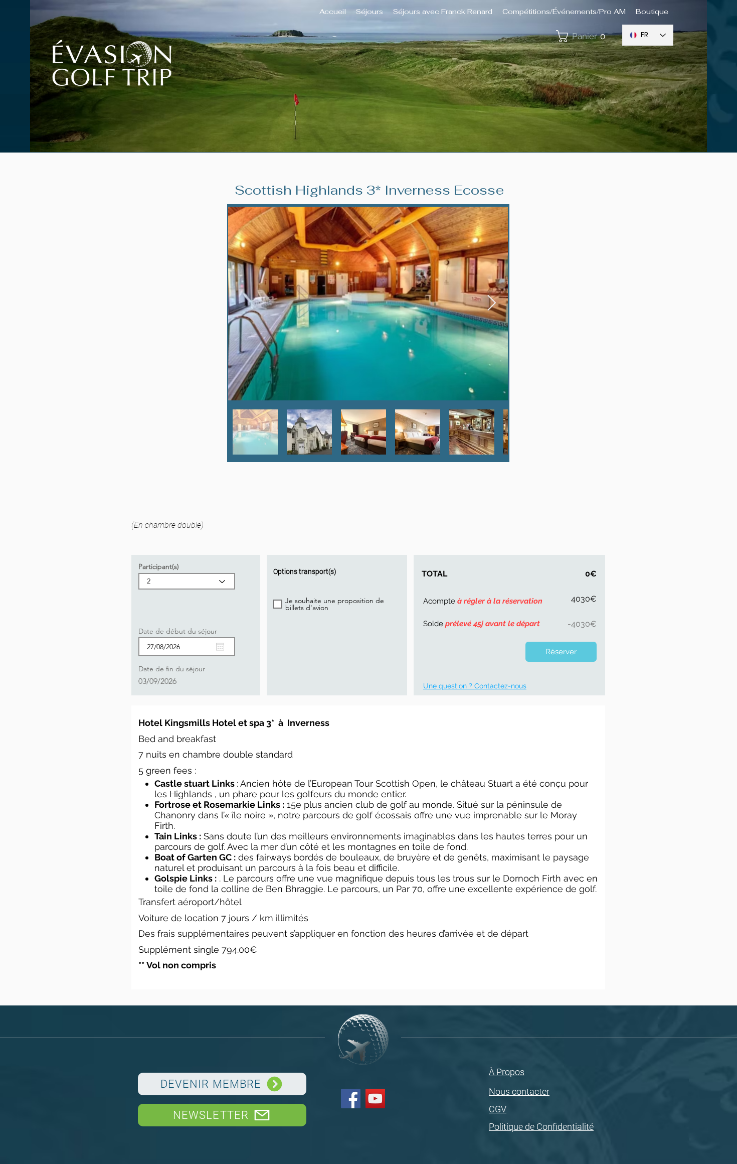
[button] (584, 36)
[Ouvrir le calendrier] (220, 647)
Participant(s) (158, 566)
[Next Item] (491, 303)
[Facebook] (350, 1098)
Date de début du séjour (182, 631)
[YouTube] (375, 1098)
